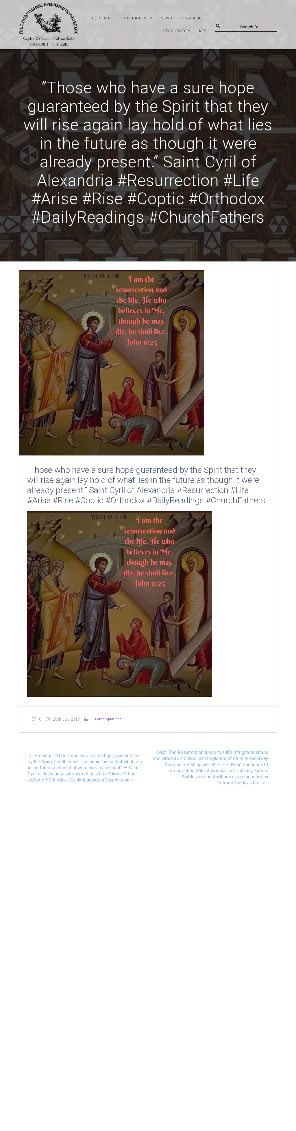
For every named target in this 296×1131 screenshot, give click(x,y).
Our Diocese (136, 18)
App (202, 31)
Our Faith (102, 18)
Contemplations (108, 719)
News (166, 18)
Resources (175, 31)
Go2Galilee (194, 18)
